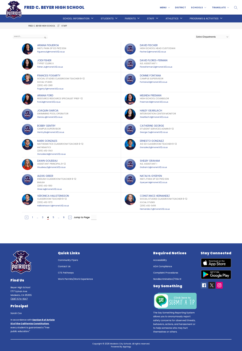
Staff (64, 25)
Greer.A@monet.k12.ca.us (49, 189)
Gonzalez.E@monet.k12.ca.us (154, 147)
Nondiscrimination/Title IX (167, 279)
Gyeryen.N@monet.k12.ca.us (153, 182)
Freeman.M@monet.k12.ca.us (154, 102)
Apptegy (127, 346)
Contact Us (64, 266)
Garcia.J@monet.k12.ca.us (49, 117)
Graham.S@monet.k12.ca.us (153, 167)
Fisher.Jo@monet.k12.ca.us (50, 66)
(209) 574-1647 (19, 299)
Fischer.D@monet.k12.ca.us (153, 51)
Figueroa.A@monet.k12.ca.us (51, 51)
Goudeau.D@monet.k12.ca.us (51, 167)
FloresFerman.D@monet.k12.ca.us (156, 66)
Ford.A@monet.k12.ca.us (49, 102)
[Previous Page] (26, 217)
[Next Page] (70, 217)
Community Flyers (68, 260)
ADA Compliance (162, 266)
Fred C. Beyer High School (41, 25)
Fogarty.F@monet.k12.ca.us (50, 88)
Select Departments (206, 37)
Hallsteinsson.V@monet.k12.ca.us (53, 205)
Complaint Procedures (165, 272)
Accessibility (160, 260)
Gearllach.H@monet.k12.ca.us (154, 117)
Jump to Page (82, 217)
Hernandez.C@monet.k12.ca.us (155, 209)
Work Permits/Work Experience (75, 279)
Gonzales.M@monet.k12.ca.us (51, 154)
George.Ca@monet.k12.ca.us (154, 132)
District (180, 7)
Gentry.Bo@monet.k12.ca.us (50, 132)
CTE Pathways (66, 272)
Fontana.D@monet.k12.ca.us (153, 82)
